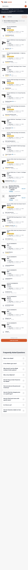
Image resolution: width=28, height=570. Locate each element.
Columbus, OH (12, 11)
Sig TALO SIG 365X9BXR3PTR (12, 283)
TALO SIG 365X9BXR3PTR (11, 26)
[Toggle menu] (25, 2)
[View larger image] (3, 29)
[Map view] (5, 17)
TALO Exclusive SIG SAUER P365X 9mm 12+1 (15, 196)
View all (23, 188)
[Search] (26, 6)
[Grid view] (2, 17)
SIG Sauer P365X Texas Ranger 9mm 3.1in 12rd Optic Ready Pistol (14, 187)
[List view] (4, 17)
